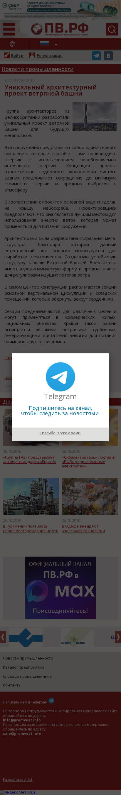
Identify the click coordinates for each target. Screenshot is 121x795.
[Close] (108, 353)
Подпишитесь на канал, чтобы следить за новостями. (60, 410)
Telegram (60, 396)
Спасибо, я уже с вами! (60, 432)
